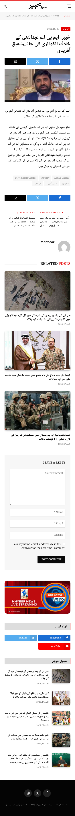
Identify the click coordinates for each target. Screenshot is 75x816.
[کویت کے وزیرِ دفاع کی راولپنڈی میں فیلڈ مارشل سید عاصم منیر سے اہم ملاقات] (37, 350)
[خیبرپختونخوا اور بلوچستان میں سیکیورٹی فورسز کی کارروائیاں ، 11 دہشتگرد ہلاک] (37, 410)
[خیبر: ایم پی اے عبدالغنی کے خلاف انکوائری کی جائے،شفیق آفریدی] (37, 85)
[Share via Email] (15, 61)
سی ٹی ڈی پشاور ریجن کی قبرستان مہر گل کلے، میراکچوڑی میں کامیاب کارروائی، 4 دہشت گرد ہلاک (37, 317)
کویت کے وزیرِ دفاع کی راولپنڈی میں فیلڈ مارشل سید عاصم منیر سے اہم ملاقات (37, 377)
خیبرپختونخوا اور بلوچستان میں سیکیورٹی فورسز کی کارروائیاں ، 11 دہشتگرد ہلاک (40, 437)
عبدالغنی (37, 184)
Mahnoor (48, 242)
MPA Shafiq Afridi (25, 178)
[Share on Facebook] (59, 61)
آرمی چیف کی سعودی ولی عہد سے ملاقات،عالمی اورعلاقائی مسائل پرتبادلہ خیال (54, 222)
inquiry (45, 178)
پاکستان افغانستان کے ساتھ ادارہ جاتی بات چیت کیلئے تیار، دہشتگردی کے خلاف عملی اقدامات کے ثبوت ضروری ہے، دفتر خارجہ (28, 759)
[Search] (5, 6)
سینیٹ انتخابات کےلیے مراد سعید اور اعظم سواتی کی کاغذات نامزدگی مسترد (22, 222)
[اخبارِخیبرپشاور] (37, 6)
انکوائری (65, 184)
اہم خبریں (66, 29)
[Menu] (69, 6)
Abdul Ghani (61, 178)
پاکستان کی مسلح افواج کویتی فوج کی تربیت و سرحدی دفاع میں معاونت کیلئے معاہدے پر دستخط (27, 717)
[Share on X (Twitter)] (37, 61)
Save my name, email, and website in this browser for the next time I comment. (39, 546)
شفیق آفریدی (51, 184)
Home (56, 16)
